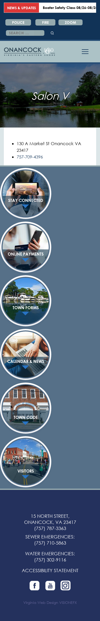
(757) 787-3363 (50, 528)
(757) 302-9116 (50, 559)
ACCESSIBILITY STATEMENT (50, 570)
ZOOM (70, 22)
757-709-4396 (30, 156)
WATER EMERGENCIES (49, 553)
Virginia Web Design (40, 602)
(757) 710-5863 (50, 543)
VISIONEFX (68, 602)
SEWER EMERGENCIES (49, 536)
